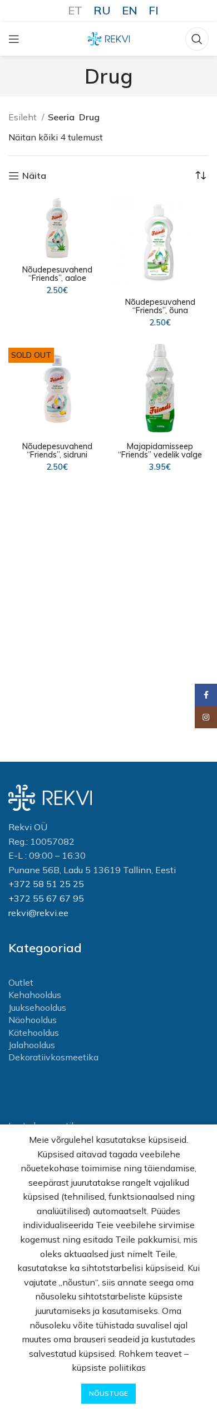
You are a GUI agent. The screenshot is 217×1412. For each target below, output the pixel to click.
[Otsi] (197, 39)
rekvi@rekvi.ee (38, 912)
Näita (34, 176)
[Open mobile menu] (14, 39)
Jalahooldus (31, 1044)
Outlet (20, 982)
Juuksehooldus (37, 1007)
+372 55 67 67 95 (46, 898)
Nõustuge (108, 1393)
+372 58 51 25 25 (46, 883)
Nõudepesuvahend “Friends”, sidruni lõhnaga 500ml (57, 454)
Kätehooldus (33, 1032)
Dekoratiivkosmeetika (53, 1057)
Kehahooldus (34, 994)
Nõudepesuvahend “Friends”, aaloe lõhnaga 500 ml (57, 278)
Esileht (23, 117)
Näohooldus (32, 1019)
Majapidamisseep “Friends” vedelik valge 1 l (160, 454)
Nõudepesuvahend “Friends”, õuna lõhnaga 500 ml (160, 310)
